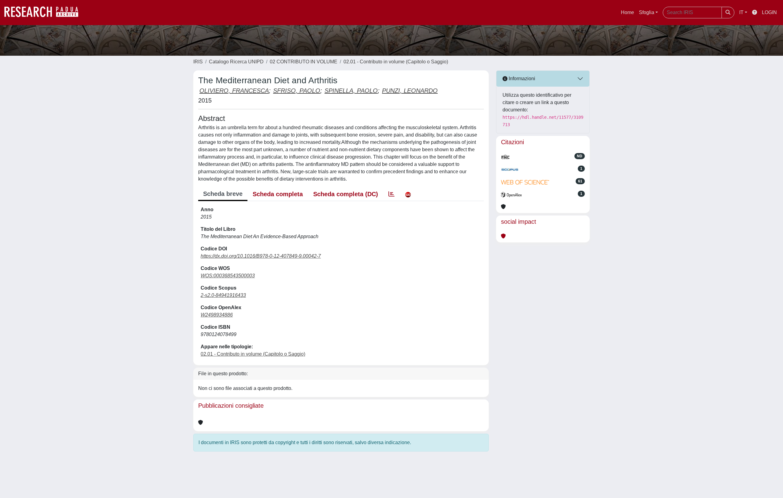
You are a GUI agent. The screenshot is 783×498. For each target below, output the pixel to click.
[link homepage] (44, 12)
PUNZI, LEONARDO (410, 90)
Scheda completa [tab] (278, 194)
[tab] (391, 194)
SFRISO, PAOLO (296, 90)
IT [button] (741, 12)
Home (627, 12)
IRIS (198, 61)
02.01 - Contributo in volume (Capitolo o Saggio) (395, 61)
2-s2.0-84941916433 (223, 295)
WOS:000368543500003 (228, 275)
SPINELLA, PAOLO (351, 90)
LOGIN (769, 12)
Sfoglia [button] (646, 12)
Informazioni (521, 78)
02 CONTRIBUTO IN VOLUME (303, 61)
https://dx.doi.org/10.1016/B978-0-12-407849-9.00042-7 (261, 256)
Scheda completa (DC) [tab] (345, 194)
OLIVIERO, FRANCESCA (234, 90)
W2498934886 (217, 314)
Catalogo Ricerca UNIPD (236, 61)
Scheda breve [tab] (223, 193)
